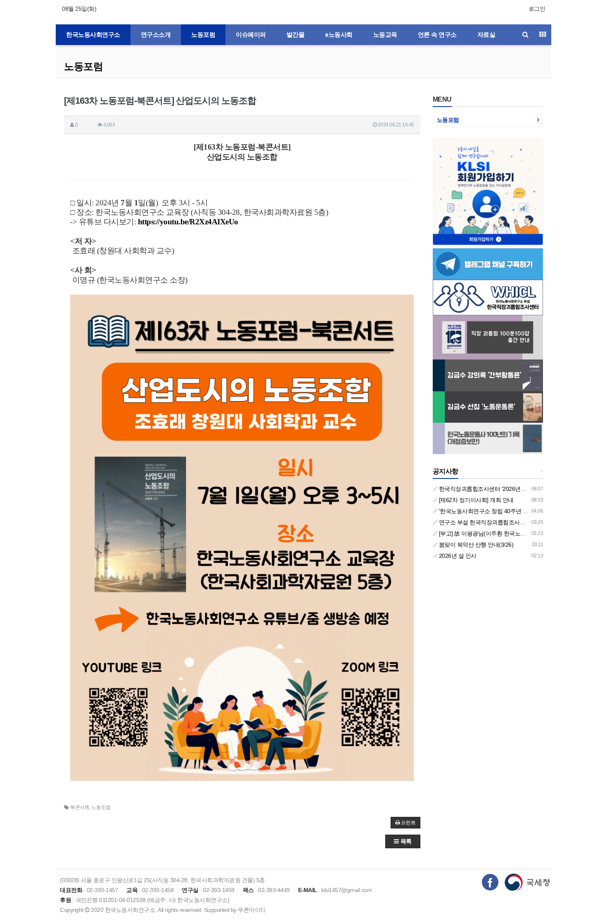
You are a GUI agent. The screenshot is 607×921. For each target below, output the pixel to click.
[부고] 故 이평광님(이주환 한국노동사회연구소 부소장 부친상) (514, 533)
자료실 (486, 34)
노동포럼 (203, 34)
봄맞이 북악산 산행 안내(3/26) (475, 544)
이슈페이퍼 (251, 34)
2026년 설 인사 (457, 555)
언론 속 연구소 (437, 34)
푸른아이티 (252, 910)
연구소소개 (156, 34)
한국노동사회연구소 (93, 34)
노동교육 (385, 34)
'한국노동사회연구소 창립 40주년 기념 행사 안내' (498, 511)
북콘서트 (79, 807)
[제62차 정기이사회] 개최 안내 (475, 500)
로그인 (537, 8)
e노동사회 (339, 34)
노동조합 (100, 807)
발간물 (296, 34)
